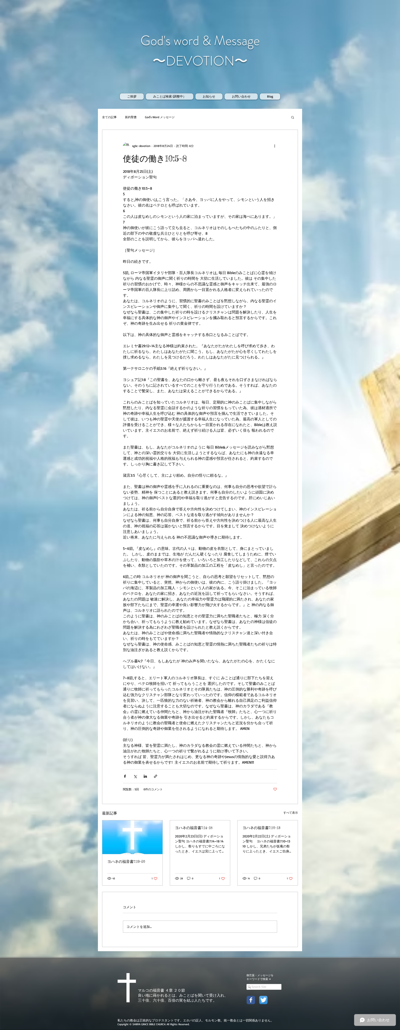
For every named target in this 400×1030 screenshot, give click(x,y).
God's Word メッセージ (160, 117)
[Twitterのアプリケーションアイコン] (263, 1000)
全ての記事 (109, 117)
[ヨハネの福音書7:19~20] (132, 837)
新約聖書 (131, 117)
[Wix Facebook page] (251, 1000)
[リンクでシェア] (156, 776)
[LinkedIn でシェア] (145, 776)
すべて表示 (290, 812)
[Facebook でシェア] (125, 776)
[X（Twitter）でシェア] (135, 776)
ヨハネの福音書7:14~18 (193, 827)
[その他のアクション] (274, 145)
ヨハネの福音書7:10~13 (261, 827)
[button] (293, 117)
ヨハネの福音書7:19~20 (126, 861)
